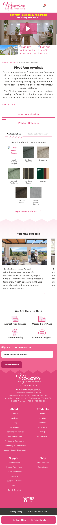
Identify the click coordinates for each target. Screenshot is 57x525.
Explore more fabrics (25, 211)
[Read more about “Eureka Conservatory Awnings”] (43, 294)
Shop (43, 458)
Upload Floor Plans (42, 324)
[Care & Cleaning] (15, 332)
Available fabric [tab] (14, 134)
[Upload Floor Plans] (42, 319)
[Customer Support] (42, 332)
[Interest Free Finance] (15, 319)
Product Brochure (28, 123)
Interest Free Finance (15, 324)
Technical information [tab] (38, 134)
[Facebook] (25, 500)
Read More (8, 104)
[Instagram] (31, 500)
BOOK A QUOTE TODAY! (28, 16)
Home (5, 62)
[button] (28, 28)
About (14, 409)
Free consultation (28, 114)
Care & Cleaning (15, 337)
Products (14, 62)
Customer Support (42, 337)
